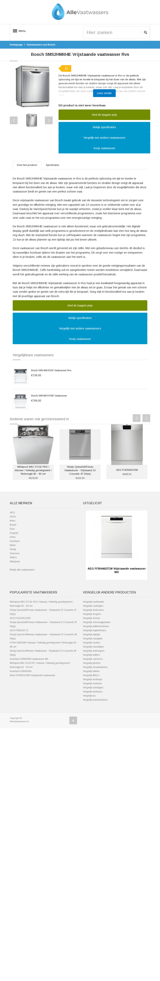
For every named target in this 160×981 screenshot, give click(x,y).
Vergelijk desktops (92, 679)
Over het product (27, 165)
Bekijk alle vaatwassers (22, 569)
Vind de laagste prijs (104, 114)
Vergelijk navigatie (92, 638)
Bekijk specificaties (104, 127)
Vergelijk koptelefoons (94, 630)
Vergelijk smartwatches (95, 667)
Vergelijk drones (91, 618)
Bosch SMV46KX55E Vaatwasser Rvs (51, 370)
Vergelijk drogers (92, 614)
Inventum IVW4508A (21, 671)
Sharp (13, 549)
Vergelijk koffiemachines (96, 626)
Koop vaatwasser (104, 148)
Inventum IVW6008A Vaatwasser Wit (29, 659)
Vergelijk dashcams (93, 610)
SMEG (13, 557)
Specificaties (52, 165)
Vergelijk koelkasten (93, 601)
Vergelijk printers (91, 663)
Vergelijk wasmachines (95, 699)
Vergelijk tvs (89, 695)
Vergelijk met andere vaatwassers (104, 137)
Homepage (16, 44)
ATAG (13, 516)
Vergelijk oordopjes (93, 687)
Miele (13, 545)
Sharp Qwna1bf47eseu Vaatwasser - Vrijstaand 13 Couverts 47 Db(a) (80, 470)
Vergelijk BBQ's (91, 675)
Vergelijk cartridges (93, 606)
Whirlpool (15, 561)
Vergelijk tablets (91, 671)
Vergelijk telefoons (92, 691)
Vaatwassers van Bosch (41, 44)
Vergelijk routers (91, 642)
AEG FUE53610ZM (127, 469)
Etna (12, 529)
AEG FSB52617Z (19, 630)
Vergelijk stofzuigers (93, 650)
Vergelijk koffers (91, 655)
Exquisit (14, 533)
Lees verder (104, 93)
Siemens (14, 553)
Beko (12, 520)
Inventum (15, 541)
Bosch (13, 524)
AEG (12, 512)
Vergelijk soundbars (93, 646)
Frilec (13, 537)
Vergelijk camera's (93, 659)
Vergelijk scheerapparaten (96, 622)
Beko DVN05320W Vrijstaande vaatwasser (32, 675)
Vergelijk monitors (92, 683)
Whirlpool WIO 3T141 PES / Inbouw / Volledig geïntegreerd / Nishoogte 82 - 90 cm (33, 470)
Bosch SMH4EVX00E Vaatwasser (49, 395)
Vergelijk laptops (91, 634)
